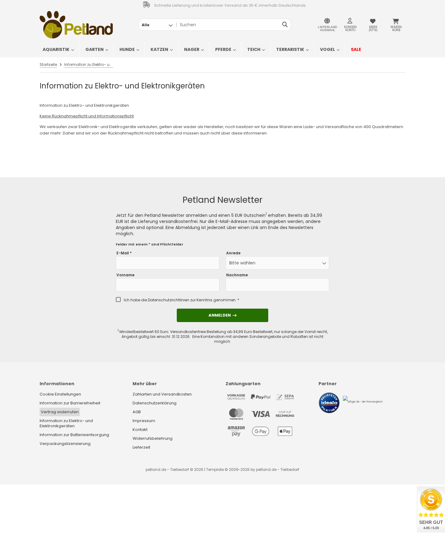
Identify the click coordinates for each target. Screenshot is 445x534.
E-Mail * (124, 253)
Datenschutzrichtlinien (168, 300)
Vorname (125, 275)
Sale (356, 49)
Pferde (223, 49)
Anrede (233, 253)
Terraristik (290, 49)
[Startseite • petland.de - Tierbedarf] (76, 24)
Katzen (159, 49)
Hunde (127, 49)
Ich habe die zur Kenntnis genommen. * (181, 300)
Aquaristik (56, 49)
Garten (94, 49)
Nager (191, 49)
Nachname (237, 275)
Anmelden (222, 315)
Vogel (327, 49)
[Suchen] (285, 24)
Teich (253, 49)
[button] (157, 24)
